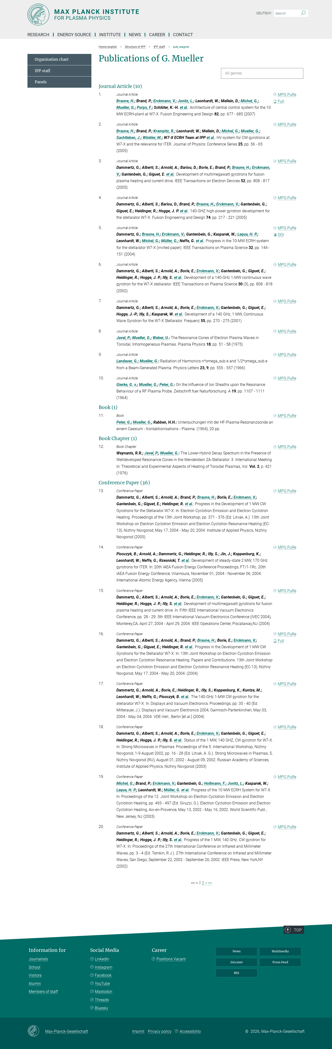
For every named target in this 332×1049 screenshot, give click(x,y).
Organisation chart (52, 59)
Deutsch (263, 13)
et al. (184, 107)
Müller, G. (169, 241)
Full (281, 101)
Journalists (38, 959)
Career (159, 950)
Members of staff (43, 991)
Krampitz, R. (164, 131)
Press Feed (280, 962)
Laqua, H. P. (247, 234)
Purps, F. (144, 107)
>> (210, 883)
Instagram (103, 967)
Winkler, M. (152, 137)
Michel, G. (249, 101)
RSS (236, 973)
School (34, 967)
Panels (41, 82)
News (237, 951)
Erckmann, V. (164, 101)
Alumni (35, 983)
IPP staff (42, 70)
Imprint (138, 1031)
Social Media (104, 950)
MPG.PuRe (287, 94)
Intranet (236, 962)
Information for (47, 950)
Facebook (103, 975)
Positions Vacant (171, 959)
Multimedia (280, 951)
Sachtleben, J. (128, 137)
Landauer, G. (127, 361)
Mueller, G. (125, 107)
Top (298, 930)
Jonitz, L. (185, 101)
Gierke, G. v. (126, 384)
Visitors (35, 975)
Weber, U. (161, 337)
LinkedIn (102, 959)
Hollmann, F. (215, 783)
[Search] (303, 13)
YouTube (102, 983)
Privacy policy (160, 1031)
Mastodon (103, 991)
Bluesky (101, 1008)
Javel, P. (123, 337)
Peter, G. (166, 384)
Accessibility (190, 1031)
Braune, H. (125, 101)
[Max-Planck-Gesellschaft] (36, 1031)
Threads (102, 1000)
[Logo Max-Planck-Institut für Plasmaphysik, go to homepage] (118, 15)
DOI (281, 234)
